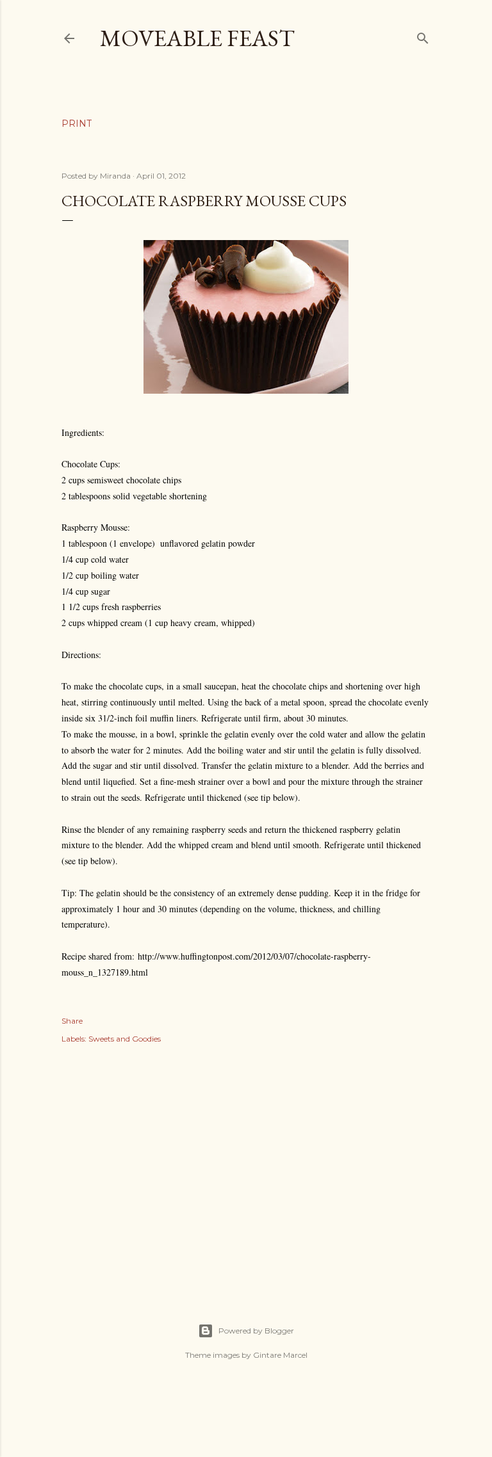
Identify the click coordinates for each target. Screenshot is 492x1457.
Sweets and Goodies (124, 1038)
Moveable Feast (197, 38)
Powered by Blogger (256, 1330)
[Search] (422, 35)
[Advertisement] (246, 1169)
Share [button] (72, 1021)
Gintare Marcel (280, 1355)
